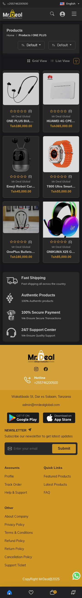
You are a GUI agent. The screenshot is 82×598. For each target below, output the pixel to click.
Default (32, 45)
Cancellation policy (18, 557)
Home (10, 35)
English (70, 3)
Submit (64, 448)
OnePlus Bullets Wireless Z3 (29, 252)
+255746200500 (17, 3)
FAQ (47, 492)
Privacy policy (14, 525)
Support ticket (15, 565)
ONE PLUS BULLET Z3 (24, 121)
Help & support (16, 492)
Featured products (57, 476)
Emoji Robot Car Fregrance (28, 186)
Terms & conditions (19, 533)
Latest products (55, 485)
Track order (13, 485)
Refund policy (15, 541)
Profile (9, 476)
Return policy (14, 549)
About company (16, 516)
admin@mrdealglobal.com (41, 405)
